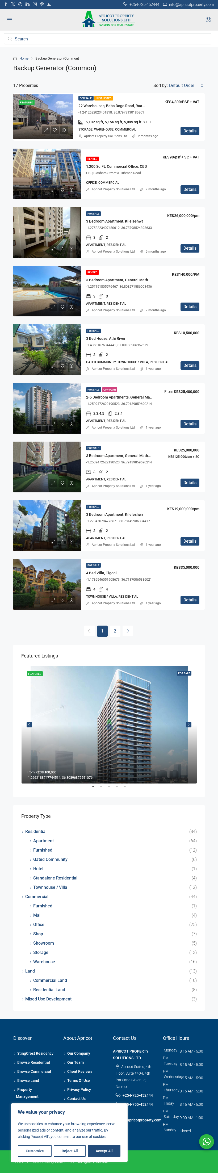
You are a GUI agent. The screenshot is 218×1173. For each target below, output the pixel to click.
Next (188, 724)
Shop (38, 933)
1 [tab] (95, 788)
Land (30, 971)
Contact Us (76, 1098)
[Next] (128, 631)
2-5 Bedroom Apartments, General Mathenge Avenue (130, 397)
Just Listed (104, 98)
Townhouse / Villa (50, 887)
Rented (92, 158)
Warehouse (44, 961)
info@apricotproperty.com (139, 1120)
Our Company (78, 1053)
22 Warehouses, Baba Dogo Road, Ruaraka (114, 106)
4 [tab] (119, 788)
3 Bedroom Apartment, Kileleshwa (115, 221)
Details (189, 130)
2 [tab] (103, 788)
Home (23, 58)
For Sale (86, 98)
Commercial (36, 896)
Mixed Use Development (48, 999)
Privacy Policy (79, 1089)
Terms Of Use (78, 1080)
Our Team (75, 1062)
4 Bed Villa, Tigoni (101, 573)
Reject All (70, 1151)
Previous (29, 724)
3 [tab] (111, 788)
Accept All (104, 1151)
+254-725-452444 (138, 1095)
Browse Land (28, 1080)
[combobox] (186, 85)
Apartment (43, 840)
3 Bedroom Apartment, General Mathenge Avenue (128, 280)
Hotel (38, 868)
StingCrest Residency (35, 1053)
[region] (69, 1132)
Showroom (43, 943)
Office (38, 924)
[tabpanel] (109, 725)
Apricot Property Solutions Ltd (105, 136)
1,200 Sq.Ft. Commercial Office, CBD (116, 166)
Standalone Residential (55, 878)
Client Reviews (79, 1071)
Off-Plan (109, 389)
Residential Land (49, 989)
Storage (40, 952)
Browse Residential (33, 1062)
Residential (36, 831)
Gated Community (50, 859)
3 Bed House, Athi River (105, 338)
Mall (37, 915)
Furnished (42, 850)
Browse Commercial (34, 1071)
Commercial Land (50, 980)
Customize (35, 1151)
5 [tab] (127, 788)
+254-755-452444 (138, 1104)
